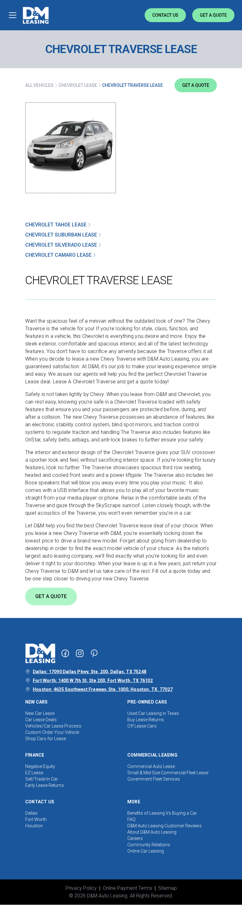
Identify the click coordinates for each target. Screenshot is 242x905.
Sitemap (167, 888)
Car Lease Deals (41, 719)
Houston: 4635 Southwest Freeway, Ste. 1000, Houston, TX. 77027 (103, 689)
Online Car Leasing (145, 851)
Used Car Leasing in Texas (153, 713)
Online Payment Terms (127, 888)
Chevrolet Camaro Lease (58, 255)
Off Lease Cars (142, 725)
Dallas (31, 813)
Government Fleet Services (153, 779)
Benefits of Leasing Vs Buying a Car (162, 813)
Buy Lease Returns (145, 719)
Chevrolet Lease (78, 85)
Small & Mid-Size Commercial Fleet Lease (167, 772)
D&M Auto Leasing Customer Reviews (164, 825)
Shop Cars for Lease (45, 738)
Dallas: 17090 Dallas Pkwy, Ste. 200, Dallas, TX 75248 (89, 671)
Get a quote (195, 85)
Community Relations (148, 844)
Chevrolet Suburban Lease (61, 235)
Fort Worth (36, 819)
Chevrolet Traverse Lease (132, 85)
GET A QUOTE (51, 596)
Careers (135, 838)
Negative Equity (40, 766)
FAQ (131, 819)
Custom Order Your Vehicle (52, 732)
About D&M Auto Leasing (151, 832)
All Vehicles (39, 85)
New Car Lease (40, 713)
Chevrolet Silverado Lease (61, 245)
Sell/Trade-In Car (41, 779)
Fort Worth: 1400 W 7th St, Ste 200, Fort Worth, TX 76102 (93, 680)
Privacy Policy (81, 888)
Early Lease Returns (44, 785)
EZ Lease (34, 772)
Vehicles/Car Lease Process (53, 725)
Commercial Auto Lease (151, 766)
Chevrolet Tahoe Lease (56, 225)
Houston (34, 825)
